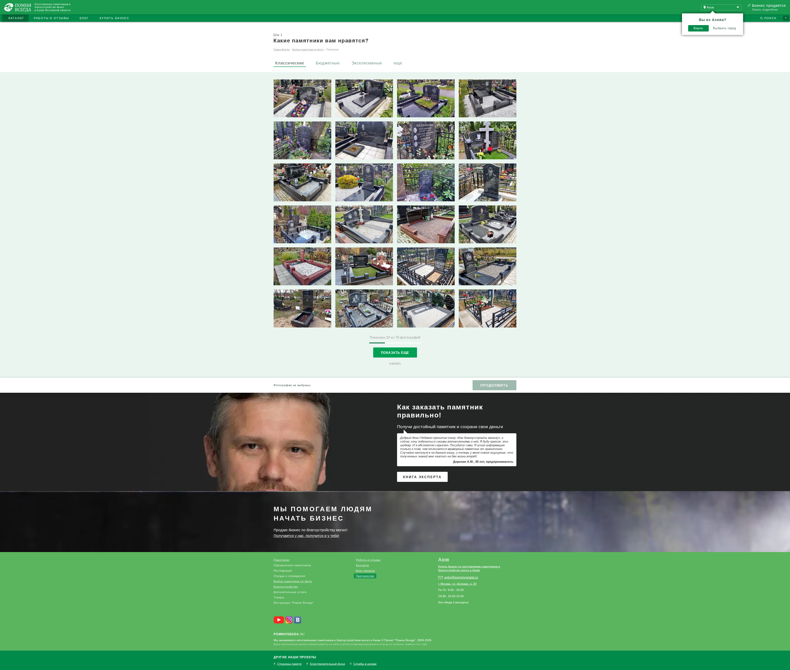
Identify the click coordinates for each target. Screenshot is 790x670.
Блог (84, 18)
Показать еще (395, 352)
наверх (395, 363)
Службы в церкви (364, 663)
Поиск (770, 18)
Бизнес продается (769, 5)
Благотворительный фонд (327, 663)
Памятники (281, 560)
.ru (289, 634)
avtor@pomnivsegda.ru (461, 577)
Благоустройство (286, 586)
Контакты (362, 565)
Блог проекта (365, 570)
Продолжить (494, 385)
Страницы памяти (289, 663)
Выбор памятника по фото (293, 581)
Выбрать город (724, 28)
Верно (698, 28)
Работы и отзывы (51, 18)
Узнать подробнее (765, 9)
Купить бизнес (114, 18)
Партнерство (365, 576)
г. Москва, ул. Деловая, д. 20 (457, 583)
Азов (443, 559)
